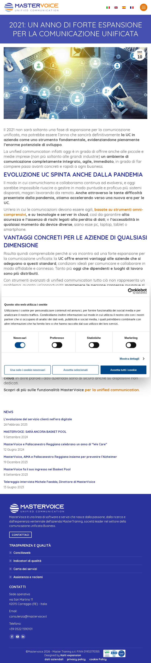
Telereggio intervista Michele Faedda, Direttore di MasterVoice (49, 482)
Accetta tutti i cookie (123, 369)
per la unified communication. (112, 389)
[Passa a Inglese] (116, 7)
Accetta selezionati (75, 369)
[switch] (57, 345)
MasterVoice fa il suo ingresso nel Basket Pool (37, 469)
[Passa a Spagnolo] (124, 7)
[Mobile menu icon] (143, 7)
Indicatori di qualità (27, 561)
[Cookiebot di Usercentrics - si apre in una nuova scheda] (131, 291)
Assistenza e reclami (28, 577)
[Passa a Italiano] (109, 7)
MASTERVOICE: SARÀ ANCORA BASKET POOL (35, 432)
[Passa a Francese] (132, 7)
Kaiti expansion (70, 655)
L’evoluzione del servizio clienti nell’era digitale (38, 419)
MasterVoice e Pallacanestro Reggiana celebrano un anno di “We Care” (55, 444)
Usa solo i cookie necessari (27, 369)
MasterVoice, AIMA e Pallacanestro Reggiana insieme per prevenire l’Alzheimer (60, 457)
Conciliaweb (22, 553)
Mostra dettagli (129, 358)
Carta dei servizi (25, 569)
